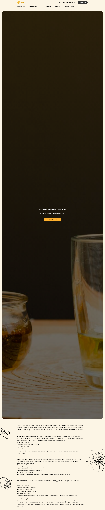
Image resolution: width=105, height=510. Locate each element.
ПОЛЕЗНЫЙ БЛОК (69, 6)
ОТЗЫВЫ (57, 6)
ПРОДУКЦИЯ (21, 6)
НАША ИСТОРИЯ (46, 6)
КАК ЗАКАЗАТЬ (33, 6)
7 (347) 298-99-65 (70, 2)
